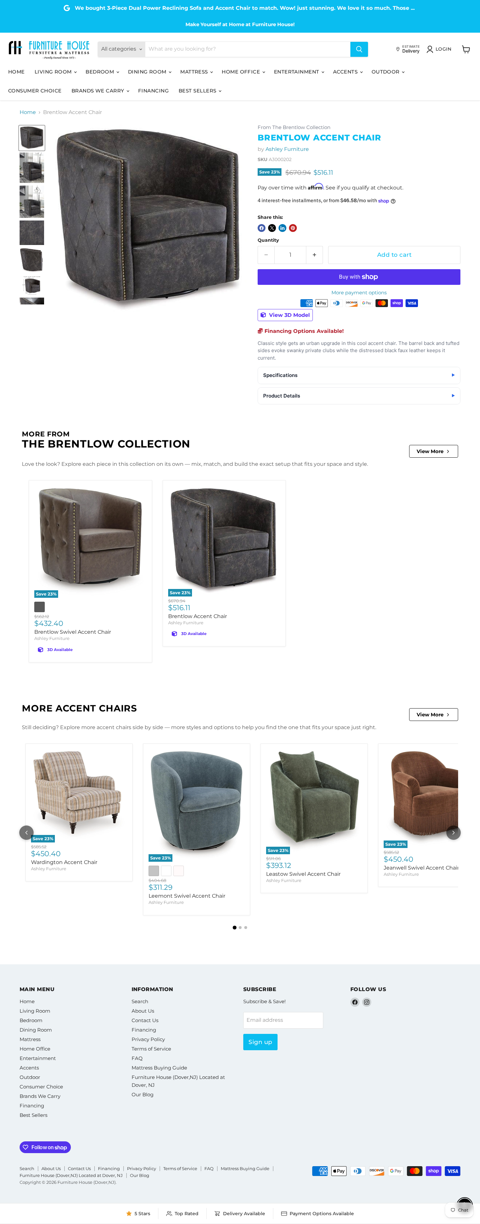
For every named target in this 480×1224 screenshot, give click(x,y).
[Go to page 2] (240, 927)
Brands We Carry (99, 91)
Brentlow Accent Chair (197, 616)
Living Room (54, 72)
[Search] (359, 49)
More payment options (359, 292)
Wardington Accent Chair (64, 862)
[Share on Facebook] (261, 228)
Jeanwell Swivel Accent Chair (421, 868)
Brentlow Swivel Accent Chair (72, 632)
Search (140, 1001)
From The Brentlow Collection (294, 127)
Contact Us (145, 1020)
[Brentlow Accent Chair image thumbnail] (32, 138)
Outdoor (386, 72)
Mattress (194, 72)
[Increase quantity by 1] (314, 255)
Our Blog (142, 1094)
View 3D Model (288, 315)
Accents (346, 72)
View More (430, 451)
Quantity (268, 240)
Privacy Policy (148, 1039)
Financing (153, 91)
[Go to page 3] (245, 927)
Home (16, 72)
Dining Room (148, 72)
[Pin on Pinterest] (293, 228)
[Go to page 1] (234, 927)
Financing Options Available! (303, 331)
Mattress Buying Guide (159, 1068)
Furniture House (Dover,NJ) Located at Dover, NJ (71, 1175)
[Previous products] (26, 832)
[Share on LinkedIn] (282, 228)
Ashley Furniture (287, 149)
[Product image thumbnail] (32, 168)
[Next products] (453, 832)
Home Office (241, 72)
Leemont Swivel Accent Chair (187, 896)
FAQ (137, 1058)
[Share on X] (272, 228)
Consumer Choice (35, 91)
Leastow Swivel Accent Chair (303, 874)
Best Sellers (198, 91)
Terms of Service (151, 1049)
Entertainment (297, 72)
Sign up (260, 1042)
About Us (143, 1011)
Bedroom (101, 72)
